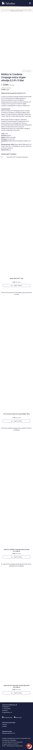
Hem (3, 10)
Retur (29, 738)
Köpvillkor (4, 738)
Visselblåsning (5, 740)
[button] (16, 285)
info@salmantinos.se (7, 712)
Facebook (4, 724)
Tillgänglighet (13, 740)
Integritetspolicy (11, 738)
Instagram (4, 726)
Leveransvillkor (23, 738)
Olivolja (6, 10)
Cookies (18, 738)
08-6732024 (5, 710)
